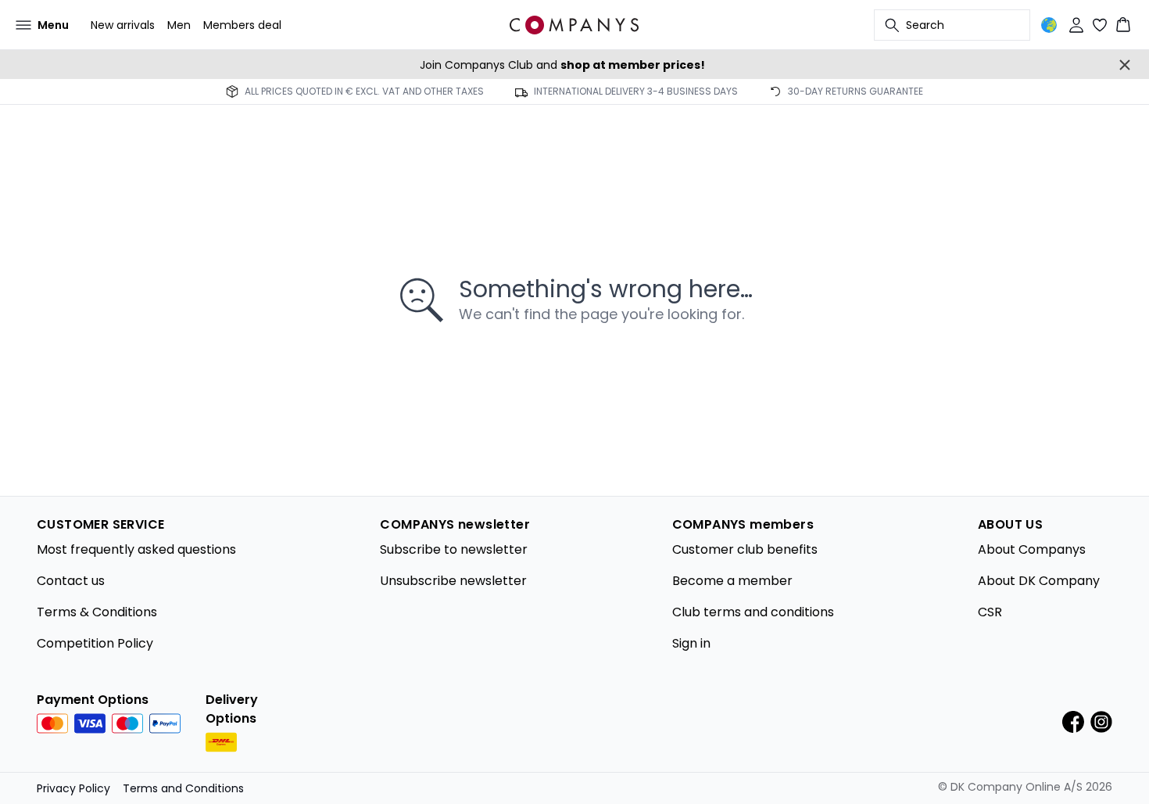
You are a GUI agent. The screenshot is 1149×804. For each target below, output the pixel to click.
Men (179, 25)
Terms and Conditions (183, 788)
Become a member (732, 581)
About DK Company (1039, 581)
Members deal (242, 25)
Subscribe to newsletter (454, 549)
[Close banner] (1124, 65)
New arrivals (123, 25)
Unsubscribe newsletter (453, 581)
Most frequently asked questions (136, 549)
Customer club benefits (745, 549)
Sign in (691, 643)
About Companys (1032, 549)
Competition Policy (95, 643)
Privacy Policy (73, 788)
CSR (990, 612)
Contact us (71, 581)
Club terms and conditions (753, 612)
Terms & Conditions (97, 612)
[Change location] (1048, 25)
